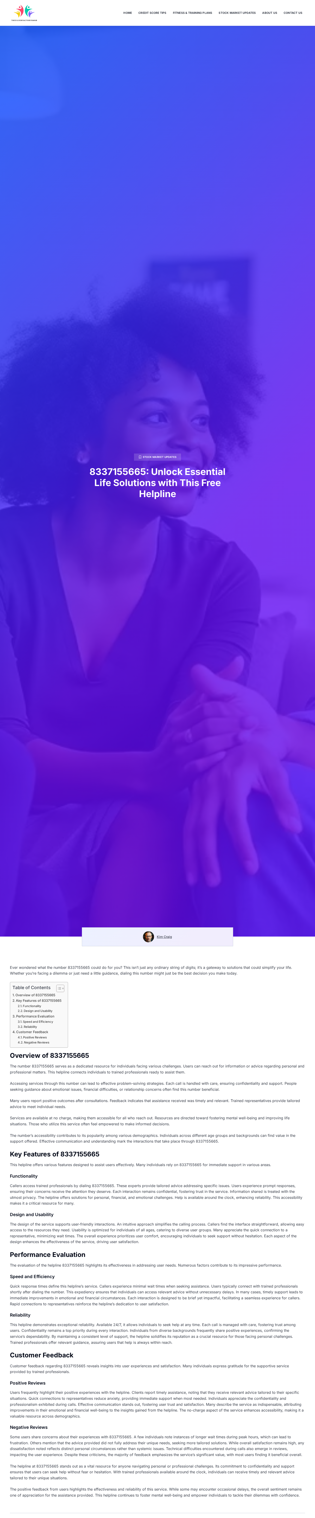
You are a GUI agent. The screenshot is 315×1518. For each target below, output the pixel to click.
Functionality (32, 1006)
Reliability (30, 1027)
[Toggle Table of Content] (58, 988)
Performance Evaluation (35, 1016)
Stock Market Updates (237, 13)
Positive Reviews (35, 1037)
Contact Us (293, 13)
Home (127, 13)
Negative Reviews (36, 1042)
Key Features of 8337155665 (39, 1000)
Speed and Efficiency (38, 1021)
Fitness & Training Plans (192, 13)
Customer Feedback (32, 1032)
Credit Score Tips (152, 13)
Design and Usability (38, 1011)
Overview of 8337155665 (35, 995)
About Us (269, 13)
